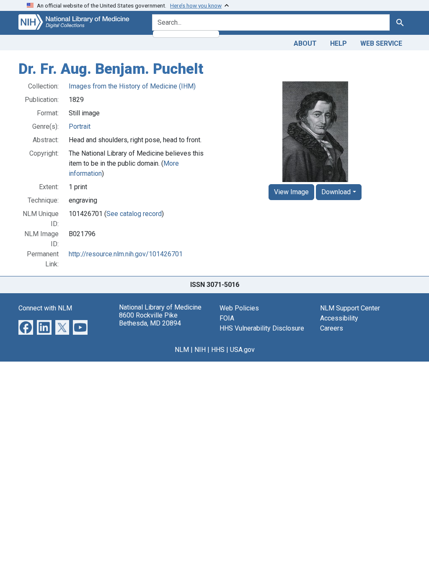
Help (338, 43)
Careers (331, 328)
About (305, 43)
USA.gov (242, 350)
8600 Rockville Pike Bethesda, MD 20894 (150, 319)
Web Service (381, 43)
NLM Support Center (350, 308)
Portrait (79, 126)
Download (336, 192)
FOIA (227, 318)
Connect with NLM (45, 308)
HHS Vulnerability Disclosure (262, 328)
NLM (182, 350)
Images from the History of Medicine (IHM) (132, 86)
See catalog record (134, 214)
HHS (218, 350)
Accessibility (339, 318)
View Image (291, 192)
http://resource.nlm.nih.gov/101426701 (126, 254)
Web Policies (239, 308)
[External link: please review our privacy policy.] (25, 327)
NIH (200, 350)
